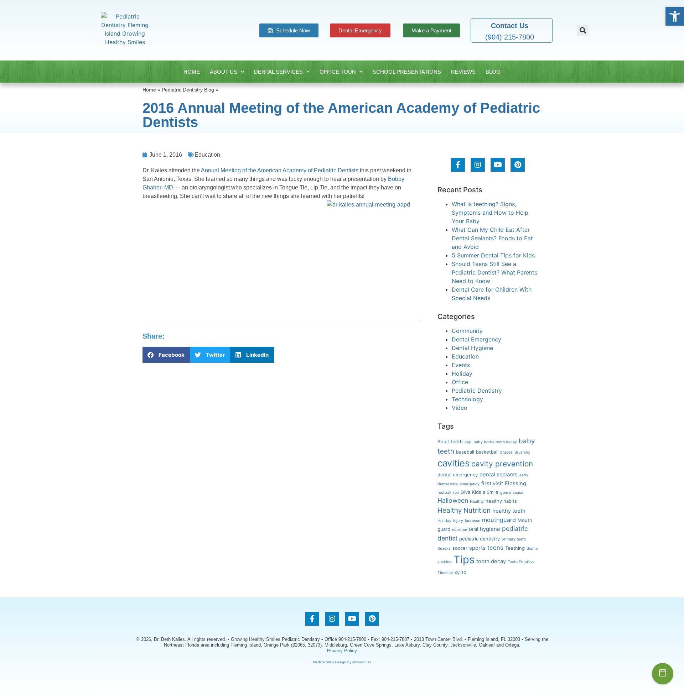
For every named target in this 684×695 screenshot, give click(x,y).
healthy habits (501, 501)
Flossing (515, 483)
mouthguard (499, 519)
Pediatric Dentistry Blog (188, 90)
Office (460, 382)
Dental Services (278, 72)
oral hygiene (484, 529)
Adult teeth (450, 441)
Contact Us (509, 26)
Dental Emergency (476, 339)
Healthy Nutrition (464, 510)
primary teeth (514, 539)
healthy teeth (508, 511)
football (444, 492)
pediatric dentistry (479, 539)
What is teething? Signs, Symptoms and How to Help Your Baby (490, 212)
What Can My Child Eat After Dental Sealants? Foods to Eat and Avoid (492, 238)
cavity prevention (502, 463)
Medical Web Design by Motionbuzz (342, 662)
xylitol (461, 572)
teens (495, 547)
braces (506, 452)
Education (207, 155)
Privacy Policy (342, 650)
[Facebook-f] (458, 165)
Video (459, 407)
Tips (464, 559)
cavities (453, 463)
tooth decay (491, 561)
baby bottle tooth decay (495, 442)
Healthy (477, 501)
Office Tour (338, 72)
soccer (459, 548)
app (468, 442)
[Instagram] (478, 165)
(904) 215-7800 (509, 37)
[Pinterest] (518, 165)
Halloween (452, 500)
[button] (674, 16)
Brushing (522, 452)
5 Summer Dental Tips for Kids (493, 255)
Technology (467, 399)
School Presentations (407, 72)
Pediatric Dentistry (477, 390)
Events (461, 365)
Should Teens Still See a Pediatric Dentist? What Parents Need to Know (494, 272)
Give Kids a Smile (479, 492)
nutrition (459, 529)
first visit (492, 483)
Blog (493, 72)
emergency (470, 484)
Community (467, 330)
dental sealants (499, 474)
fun (456, 492)
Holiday (462, 373)
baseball (465, 452)
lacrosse (472, 520)
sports (477, 548)
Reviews (463, 72)
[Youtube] (498, 165)
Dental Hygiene (472, 347)
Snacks (444, 548)
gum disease (511, 492)
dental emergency (457, 474)
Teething (515, 548)
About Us (223, 72)
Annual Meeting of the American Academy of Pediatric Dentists (279, 170)
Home (191, 72)
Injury (458, 520)
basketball (487, 452)
